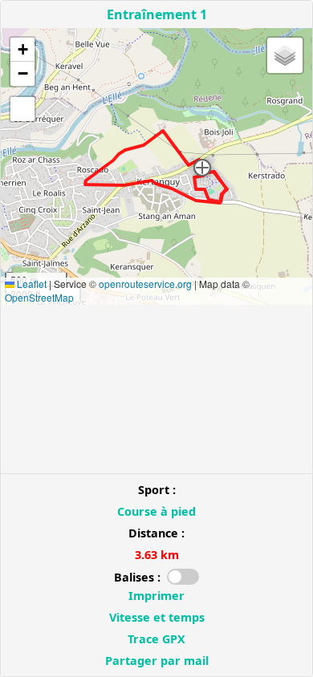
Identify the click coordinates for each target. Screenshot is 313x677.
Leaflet (30, 283)
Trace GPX (156, 639)
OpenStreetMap (39, 297)
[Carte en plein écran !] (22, 109)
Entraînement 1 (157, 14)
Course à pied (156, 511)
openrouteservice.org (145, 283)
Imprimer (156, 595)
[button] (202, 167)
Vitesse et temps (157, 617)
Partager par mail (157, 660)
